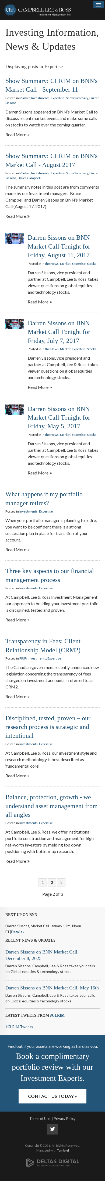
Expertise (58, 98)
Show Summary (77, 98)
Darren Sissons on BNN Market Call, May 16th (52, 988)
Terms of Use (39, 1118)
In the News (50, 264)
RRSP (22, 658)
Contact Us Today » (52, 1096)
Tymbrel (63, 1150)
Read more (15, 134)
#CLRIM (57, 1015)
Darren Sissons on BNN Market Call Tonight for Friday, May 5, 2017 (59, 417)
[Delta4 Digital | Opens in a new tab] (52, 1160)
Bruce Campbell (29, 178)
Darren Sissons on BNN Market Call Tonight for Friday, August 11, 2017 (59, 246)
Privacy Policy (65, 1118)
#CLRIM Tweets (19, 1026)
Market (24, 98)
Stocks (91, 264)
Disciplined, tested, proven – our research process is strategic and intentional (47, 727)
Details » (17, 932)
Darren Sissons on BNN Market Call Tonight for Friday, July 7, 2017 (59, 332)
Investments (40, 98)
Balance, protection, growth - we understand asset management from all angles (51, 806)
